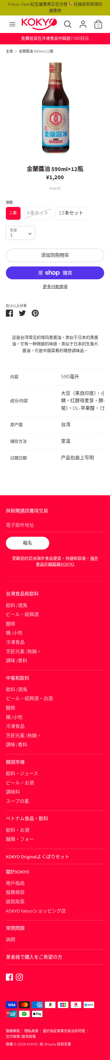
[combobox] (20, 233)
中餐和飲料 (17, 678)
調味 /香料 (16, 661)
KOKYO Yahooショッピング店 (36, 911)
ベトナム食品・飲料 (27, 818)
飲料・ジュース (22, 773)
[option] (55, 107)
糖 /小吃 (14, 633)
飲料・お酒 (17, 830)
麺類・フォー (20, 839)
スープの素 (17, 801)
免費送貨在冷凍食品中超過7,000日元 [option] (55, 38)
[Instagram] (19, 977)
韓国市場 (15, 762)
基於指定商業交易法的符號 (64, 1031)
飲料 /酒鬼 (16, 605)
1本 (13, 213)
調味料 (13, 792)
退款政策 (15, 902)
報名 (27, 543)
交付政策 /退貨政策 (21, 1036)
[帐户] (83, 22)
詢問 (10, 940)
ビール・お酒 (20, 783)
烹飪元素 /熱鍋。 (23, 651)
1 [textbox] (11, 235)
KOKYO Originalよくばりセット (38, 857)
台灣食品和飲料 (22, 594)
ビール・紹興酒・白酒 (29, 698)
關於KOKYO (17, 872)
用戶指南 (15, 883)
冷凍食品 (15, 642)
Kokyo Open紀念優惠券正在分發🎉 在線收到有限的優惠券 (55, 7)
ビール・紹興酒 (22, 614)
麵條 (10, 624)
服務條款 (15, 892)
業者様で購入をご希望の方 (34, 957)
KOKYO (32, 1044)
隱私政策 (31, 1031)
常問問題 (15, 928)
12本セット (71, 213)
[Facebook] (9, 977)
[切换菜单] (12, 24)
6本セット (38, 213)
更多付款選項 (55, 287)
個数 (9, 202)
